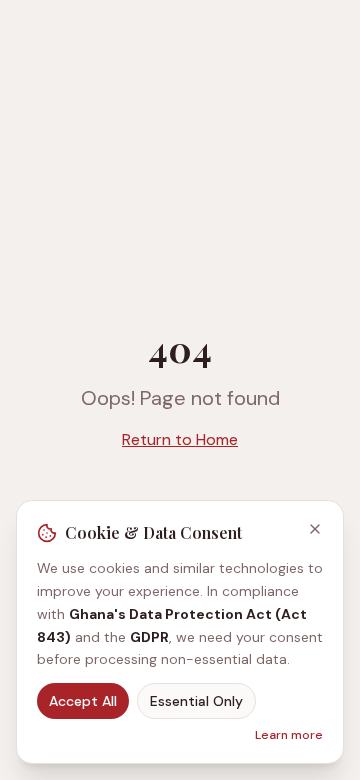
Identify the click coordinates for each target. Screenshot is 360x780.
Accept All (83, 701)
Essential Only (196, 701)
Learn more (289, 735)
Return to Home (180, 439)
